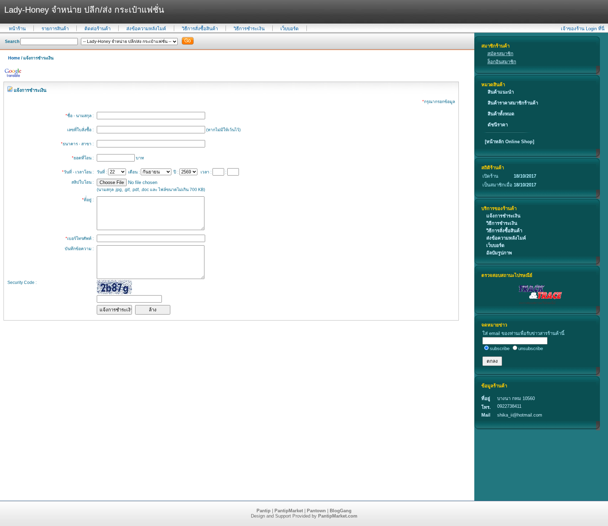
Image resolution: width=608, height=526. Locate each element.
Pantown (316, 510)
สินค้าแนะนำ (501, 92)
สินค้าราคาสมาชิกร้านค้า (513, 103)
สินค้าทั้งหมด (501, 113)
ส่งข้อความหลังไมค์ (146, 28)
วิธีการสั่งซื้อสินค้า (200, 28)
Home (14, 58)
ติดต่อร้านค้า (97, 28)
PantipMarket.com (337, 516)
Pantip (263, 510)
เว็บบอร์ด (289, 28)
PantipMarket (288, 510)
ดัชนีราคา (498, 124)
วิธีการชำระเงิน (249, 28)
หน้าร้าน (17, 28)
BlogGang (341, 510)
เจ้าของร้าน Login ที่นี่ (582, 28)
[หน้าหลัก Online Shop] (509, 141)
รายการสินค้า (55, 28)
